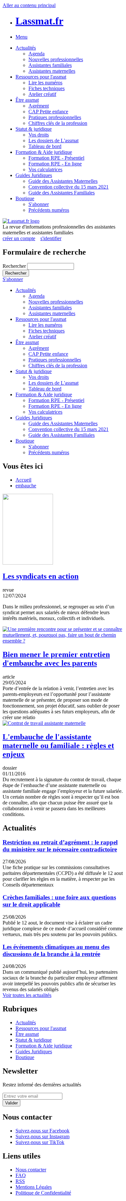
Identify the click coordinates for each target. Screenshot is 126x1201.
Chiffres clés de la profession (57, 123)
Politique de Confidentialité (43, 1193)
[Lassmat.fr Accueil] (21, 221)
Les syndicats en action (41, 576)
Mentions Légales (34, 1187)
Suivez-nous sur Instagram (42, 1136)
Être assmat (27, 100)
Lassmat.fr (39, 21)
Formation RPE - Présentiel (56, 158)
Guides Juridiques (34, 175)
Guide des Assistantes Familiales (61, 192)
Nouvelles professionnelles (55, 59)
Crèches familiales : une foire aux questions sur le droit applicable (59, 901)
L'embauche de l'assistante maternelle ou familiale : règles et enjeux (58, 745)
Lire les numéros (45, 82)
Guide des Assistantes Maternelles (63, 181)
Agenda (36, 53)
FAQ (21, 1175)
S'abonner (38, 204)
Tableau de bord (44, 146)
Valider (11, 1103)
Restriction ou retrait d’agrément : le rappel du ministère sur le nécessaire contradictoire (60, 846)
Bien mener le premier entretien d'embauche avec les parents (56, 658)
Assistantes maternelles (51, 71)
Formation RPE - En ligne (55, 163)
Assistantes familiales (50, 65)
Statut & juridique (34, 129)
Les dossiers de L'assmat (53, 140)
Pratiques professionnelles (54, 117)
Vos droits (38, 134)
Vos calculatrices (45, 169)
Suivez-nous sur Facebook (42, 1130)
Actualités (26, 48)
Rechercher (15, 266)
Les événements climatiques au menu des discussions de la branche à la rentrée (56, 950)
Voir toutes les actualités (27, 995)
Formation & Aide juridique (44, 152)
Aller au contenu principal (29, 5)
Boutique (25, 198)
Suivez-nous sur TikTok (40, 1142)
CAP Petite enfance (48, 111)
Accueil (23, 480)
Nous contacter (31, 1169)
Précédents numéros (48, 210)
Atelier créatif (42, 94)
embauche (26, 485)
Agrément (38, 105)
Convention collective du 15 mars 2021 (68, 187)
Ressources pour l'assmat (41, 77)
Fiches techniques (46, 88)
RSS (20, 1181)
